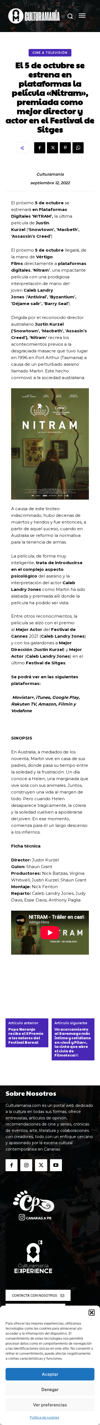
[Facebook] (39, 147)
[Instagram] (26, 1165)
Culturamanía (50, 174)
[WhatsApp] (78, 147)
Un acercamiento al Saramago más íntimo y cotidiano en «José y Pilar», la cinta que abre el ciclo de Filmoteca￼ (72, 1042)
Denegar (50, 1389)
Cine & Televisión (50, 53)
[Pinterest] (65, 147)
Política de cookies (44, 1417)
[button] (91, 1312)
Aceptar (50, 1374)
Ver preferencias (50, 1404)
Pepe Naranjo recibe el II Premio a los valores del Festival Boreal (25, 1036)
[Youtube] (56, 1165)
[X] (52, 147)
